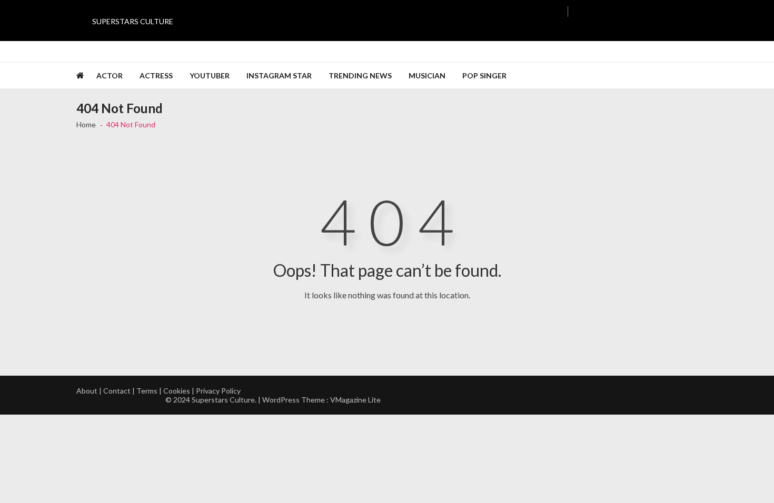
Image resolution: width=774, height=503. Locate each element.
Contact (117, 390)
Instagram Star (279, 75)
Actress (156, 75)
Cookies (176, 390)
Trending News (360, 75)
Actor (109, 75)
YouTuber (210, 75)
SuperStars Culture (132, 21)
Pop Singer (484, 75)
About (86, 390)
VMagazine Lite (355, 399)
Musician (427, 75)
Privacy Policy (218, 390)
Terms (146, 390)
